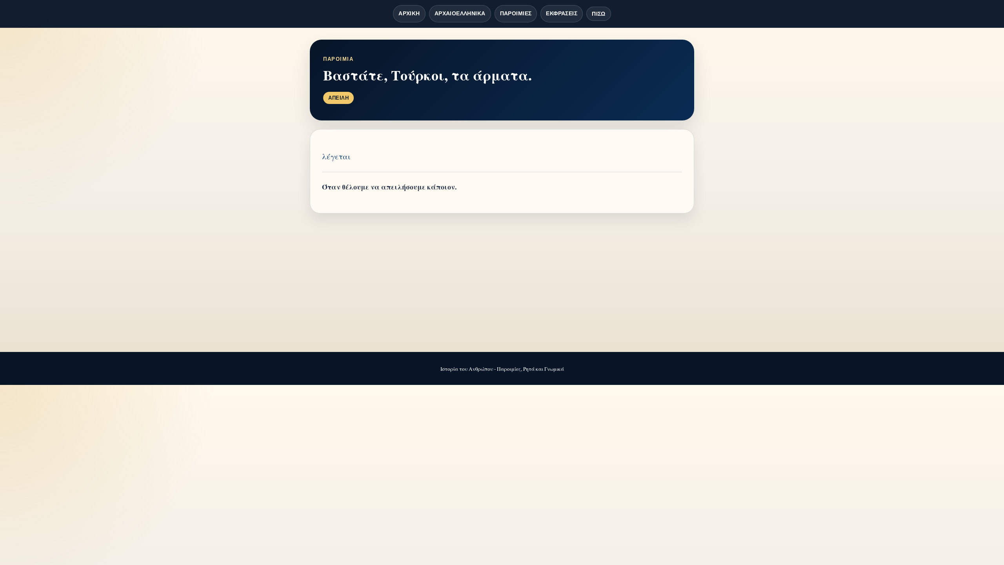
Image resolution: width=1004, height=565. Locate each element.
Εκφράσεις (561, 13)
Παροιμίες (516, 13)
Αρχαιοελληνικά (460, 13)
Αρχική (409, 13)
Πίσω (599, 14)
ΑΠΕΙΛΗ (338, 98)
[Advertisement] (502, 283)
